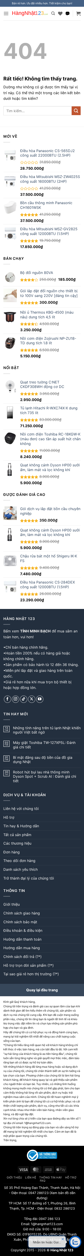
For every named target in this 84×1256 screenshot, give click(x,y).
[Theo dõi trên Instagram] (15, 699)
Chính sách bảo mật (20, 922)
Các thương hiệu (17, 843)
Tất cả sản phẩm (17, 834)
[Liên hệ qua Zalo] (67, 13)
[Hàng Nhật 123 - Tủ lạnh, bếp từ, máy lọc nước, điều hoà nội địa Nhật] (30, 13)
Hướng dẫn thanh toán (22, 939)
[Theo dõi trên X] (31, 699)
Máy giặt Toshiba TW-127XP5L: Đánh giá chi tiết (44, 745)
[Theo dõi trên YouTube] (39, 699)
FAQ (42, 1180)
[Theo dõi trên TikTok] (23, 699)
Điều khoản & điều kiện (22, 930)
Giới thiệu (11, 904)
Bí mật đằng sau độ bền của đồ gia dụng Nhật (42, 759)
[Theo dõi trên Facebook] (7, 699)
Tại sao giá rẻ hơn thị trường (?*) (31, 974)
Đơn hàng (11, 852)
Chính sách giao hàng (21, 913)
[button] (6, 13)
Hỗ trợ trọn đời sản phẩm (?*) (28, 965)
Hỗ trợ (8, 817)
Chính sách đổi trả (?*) (22, 956)
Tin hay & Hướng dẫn (21, 826)
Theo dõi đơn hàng (19, 860)
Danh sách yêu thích (20, 869)
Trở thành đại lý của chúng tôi (28, 878)
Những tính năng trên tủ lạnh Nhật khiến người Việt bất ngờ (47, 730)
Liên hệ (30, 1177)
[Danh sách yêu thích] (60, 13)
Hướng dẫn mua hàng (21, 948)
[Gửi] (76, 110)
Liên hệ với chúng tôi (21, 808)
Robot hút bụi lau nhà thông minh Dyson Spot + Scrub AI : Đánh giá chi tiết (44, 776)
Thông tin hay (50, 1177)
